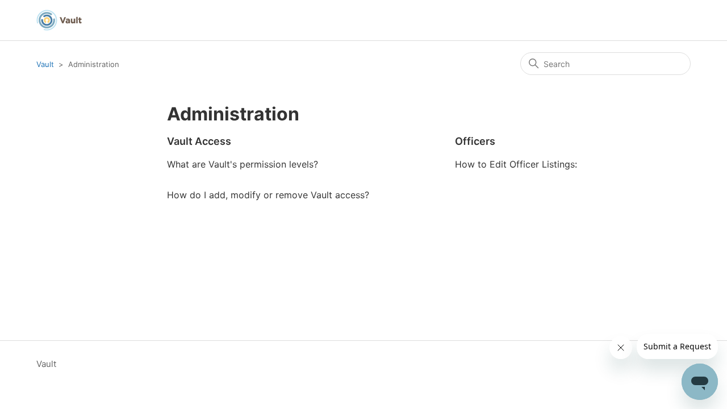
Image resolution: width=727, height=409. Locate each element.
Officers (475, 141)
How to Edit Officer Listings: (516, 164)
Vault (45, 64)
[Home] (59, 20)
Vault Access (199, 141)
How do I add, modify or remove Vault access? (268, 195)
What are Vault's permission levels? (242, 164)
